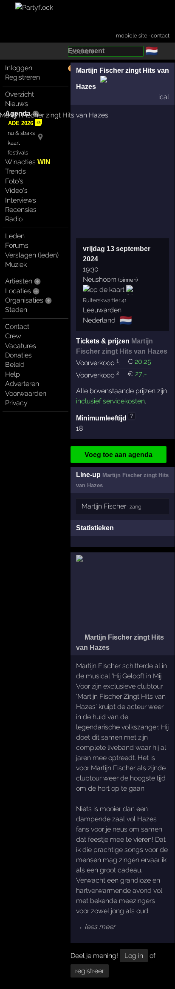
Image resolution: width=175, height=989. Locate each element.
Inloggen (18, 68)
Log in (133, 956)
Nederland (99, 320)
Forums (16, 245)
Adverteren (22, 384)
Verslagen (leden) (32, 255)
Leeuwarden (102, 310)
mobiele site (131, 35)
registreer (89, 971)
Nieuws (16, 104)
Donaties (18, 355)
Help (12, 374)
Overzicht (19, 94)
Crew (13, 336)
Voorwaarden (25, 393)
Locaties (18, 291)
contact (160, 35)
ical (163, 97)
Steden (16, 310)
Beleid (15, 364)
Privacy (16, 403)
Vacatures (20, 346)
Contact (17, 327)
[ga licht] (163, 51)
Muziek (16, 264)
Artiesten (18, 281)
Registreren (22, 77)
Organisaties (24, 300)
